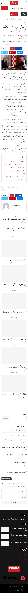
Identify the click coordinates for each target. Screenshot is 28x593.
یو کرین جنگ (4, 189)
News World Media (8, 590)
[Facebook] (5, 578)
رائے (26, 556)
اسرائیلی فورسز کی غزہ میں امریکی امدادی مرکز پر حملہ (16, 259)
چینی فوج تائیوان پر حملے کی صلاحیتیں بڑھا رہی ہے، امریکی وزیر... (15, 313)
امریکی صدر (3, 187)
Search (25, 414)
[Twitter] (9, 578)
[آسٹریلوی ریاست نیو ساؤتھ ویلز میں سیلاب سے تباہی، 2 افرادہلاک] (5, 529)
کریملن (23, 187)
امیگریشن (24, 13)
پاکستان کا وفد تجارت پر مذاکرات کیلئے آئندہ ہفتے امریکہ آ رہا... (15, 340)
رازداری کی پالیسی (23, 553)
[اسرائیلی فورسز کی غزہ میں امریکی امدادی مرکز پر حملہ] (14, 248)
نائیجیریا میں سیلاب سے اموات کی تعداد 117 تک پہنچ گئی (17, 454)
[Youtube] (14, 578)
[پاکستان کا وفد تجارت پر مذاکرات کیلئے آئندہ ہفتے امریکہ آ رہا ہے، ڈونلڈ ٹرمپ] (14, 328)
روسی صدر (17, 187)
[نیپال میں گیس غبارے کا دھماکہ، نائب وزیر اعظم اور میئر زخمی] (5, 543)
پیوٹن (8, 187)
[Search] (26, 2)
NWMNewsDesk (11, 41)
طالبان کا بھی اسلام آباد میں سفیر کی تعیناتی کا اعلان (18, 434)
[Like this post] (12, 48)
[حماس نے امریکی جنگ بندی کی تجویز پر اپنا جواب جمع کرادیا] (14, 355)
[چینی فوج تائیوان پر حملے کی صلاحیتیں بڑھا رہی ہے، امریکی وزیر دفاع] (14, 301)
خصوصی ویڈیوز (14, 14)
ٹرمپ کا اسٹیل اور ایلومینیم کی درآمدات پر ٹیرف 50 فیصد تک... (14, 286)
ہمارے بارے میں (8, 586)
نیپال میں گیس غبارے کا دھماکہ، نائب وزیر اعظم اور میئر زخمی (18, 542)
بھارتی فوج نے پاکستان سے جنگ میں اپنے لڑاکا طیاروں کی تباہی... (14, 395)
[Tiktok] (19, 578)
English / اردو (4, 8)
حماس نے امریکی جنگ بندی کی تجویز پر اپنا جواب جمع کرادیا (15, 368)
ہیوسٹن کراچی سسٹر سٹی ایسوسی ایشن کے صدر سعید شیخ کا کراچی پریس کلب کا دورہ (15, 519)
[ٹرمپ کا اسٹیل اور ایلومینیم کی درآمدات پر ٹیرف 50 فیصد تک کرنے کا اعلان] (14, 273)
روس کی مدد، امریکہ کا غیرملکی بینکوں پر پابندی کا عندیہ (16, 161)
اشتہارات (25, 562)
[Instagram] (23, 578)
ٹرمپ (13, 187)
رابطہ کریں (25, 559)
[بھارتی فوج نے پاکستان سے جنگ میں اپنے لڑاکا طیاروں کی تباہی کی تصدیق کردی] (14, 383)
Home (25, 19)
